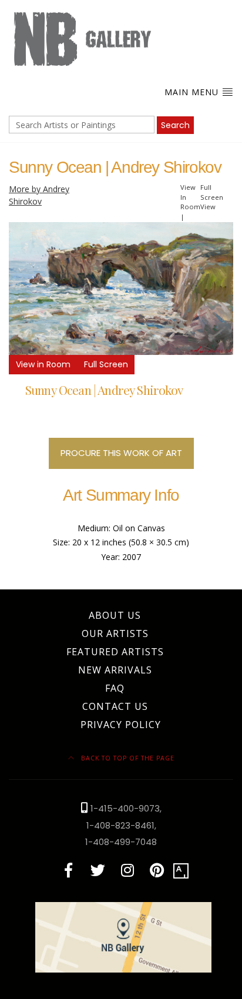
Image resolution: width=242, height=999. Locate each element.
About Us (115, 615)
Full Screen (106, 364)
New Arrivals (115, 669)
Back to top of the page (126, 758)
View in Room (43, 364)
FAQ (115, 688)
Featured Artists (115, 651)
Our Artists (115, 633)
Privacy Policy (120, 724)
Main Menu (192, 92)
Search (175, 125)
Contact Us (115, 706)
